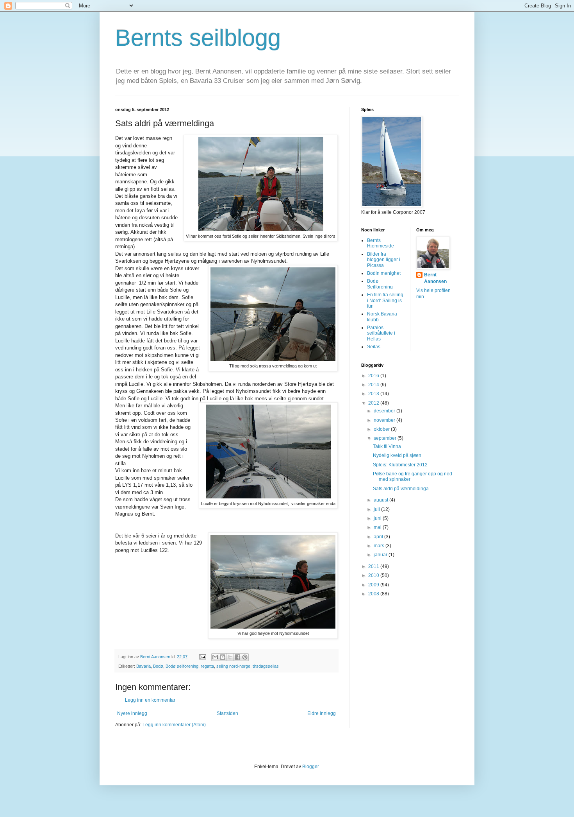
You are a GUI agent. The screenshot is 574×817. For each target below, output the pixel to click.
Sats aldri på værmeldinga (401, 488)
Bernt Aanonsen (435, 278)
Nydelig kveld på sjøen (397, 455)
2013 (374, 393)
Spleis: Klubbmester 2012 (400, 465)
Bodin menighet (384, 273)
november (385, 420)
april (379, 536)
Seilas (373, 346)
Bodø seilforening (182, 666)
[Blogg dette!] (222, 657)
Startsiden (227, 713)
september (386, 438)
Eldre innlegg (321, 713)
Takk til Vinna (387, 446)
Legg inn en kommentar (150, 700)
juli (377, 509)
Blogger (310, 766)
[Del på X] (230, 657)
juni (378, 518)
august (381, 500)
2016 (374, 375)
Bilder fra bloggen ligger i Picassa (383, 259)
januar (381, 554)
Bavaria (143, 666)
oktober (382, 429)
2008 (374, 594)
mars (379, 545)
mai (378, 527)
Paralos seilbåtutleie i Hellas (381, 333)
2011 (374, 566)
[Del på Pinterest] (245, 657)
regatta (207, 666)
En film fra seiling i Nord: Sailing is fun (385, 300)
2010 (374, 575)
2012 (374, 403)
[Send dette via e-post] (215, 657)
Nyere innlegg (132, 713)
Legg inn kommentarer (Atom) (174, 724)
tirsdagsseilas (266, 666)
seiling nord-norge (233, 666)
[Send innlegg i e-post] (202, 656)
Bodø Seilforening (380, 283)
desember (385, 411)
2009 (374, 585)
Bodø (158, 666)
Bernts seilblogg (198, 38)
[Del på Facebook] (237, 657)
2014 (374, 384)
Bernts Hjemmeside (380, 243)
